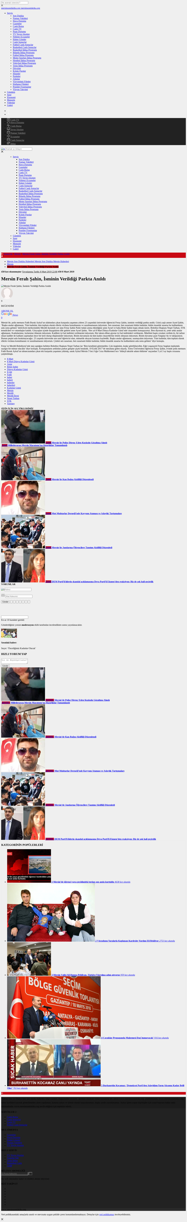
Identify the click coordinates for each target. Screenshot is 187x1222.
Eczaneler (15, 136)
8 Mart (10, 359)
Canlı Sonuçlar (20, 42)
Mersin (17, 254)
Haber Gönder (19, 39)
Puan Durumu (19, 31)
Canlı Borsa (18, 26)
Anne (9, 364)
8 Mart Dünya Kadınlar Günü (20, 361)
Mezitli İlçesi (13, 395)
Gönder (5, 602)
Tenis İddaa (12, 1160)
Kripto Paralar (19, 71)
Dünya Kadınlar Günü (17, 369)
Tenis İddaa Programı (23, 66)
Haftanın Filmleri (21, 84)
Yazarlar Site (13, 1158)
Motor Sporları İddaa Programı (27, 58)
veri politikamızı (106, 1214)
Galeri (10, 105)
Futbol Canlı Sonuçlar (23, 44)
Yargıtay (11, 403)
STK (9, 401)
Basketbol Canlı (14, 1163)
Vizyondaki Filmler (22, 81)
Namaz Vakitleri (20, 18)
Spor (9, 94)
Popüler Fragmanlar (22, 87)
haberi (10, 380)
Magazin (11, 100)
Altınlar (16, 79)
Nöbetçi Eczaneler (21, 37)
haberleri (11, 385)
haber (9, 377)
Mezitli (10, 393)
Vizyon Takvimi (20, 89)
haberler (10, 382)
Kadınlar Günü (14, 388)
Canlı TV (17, 29)
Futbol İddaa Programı (23, 55)
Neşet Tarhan (13, 398)
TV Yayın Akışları (21, 34)
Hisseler (16, 73)
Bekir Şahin (12, 367)
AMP (9, 1166)
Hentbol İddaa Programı (24, 60)
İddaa (13, 143)
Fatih (9, 374)
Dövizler (17, 68)
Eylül (9, 372)
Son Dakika (18, 15)
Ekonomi (11, 97)
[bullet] (23, 601)
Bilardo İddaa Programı (23, 52)
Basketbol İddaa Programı (25, 50)
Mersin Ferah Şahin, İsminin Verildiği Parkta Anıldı (46, 254)
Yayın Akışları (17, 129)
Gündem (11, 92)
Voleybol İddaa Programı (24, 63)
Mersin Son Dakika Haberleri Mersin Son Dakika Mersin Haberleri (38, 261)
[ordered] (20, 601)
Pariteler (16, 76)
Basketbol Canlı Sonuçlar (24, 47)
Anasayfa (8, 254)
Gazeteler (17, 23)
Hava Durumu (19, 21)
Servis (10, 13)
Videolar (11, 102)
